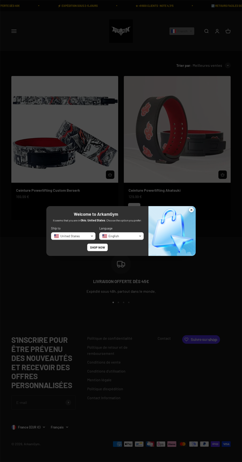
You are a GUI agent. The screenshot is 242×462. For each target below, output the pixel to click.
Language (105, 228)
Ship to (55, 228)
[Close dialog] (191, 210)
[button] (73, 236)
